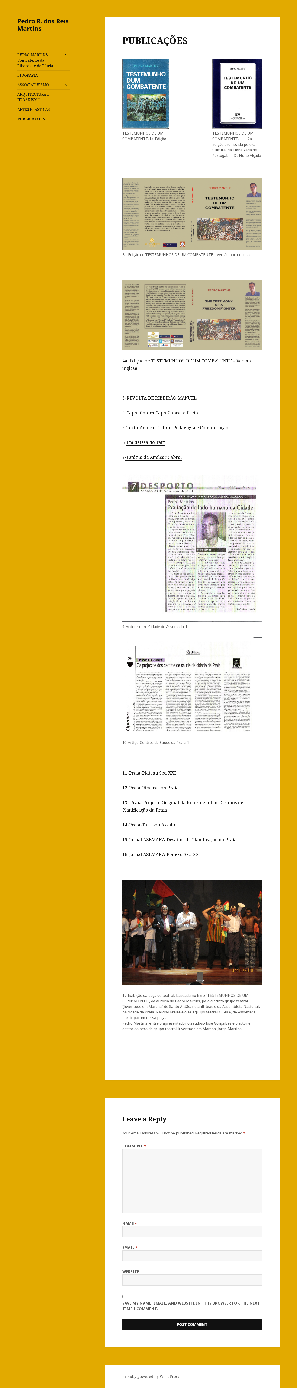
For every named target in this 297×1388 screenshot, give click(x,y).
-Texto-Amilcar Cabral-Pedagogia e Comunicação (176, 428)
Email (130, 1247)
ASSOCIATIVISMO (33, 84)
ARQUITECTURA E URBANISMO (33, 97)
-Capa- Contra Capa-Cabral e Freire (162, 413)
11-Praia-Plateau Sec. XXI (149, 773)
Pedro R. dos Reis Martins (43, 25)
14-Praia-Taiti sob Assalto (149, 825)
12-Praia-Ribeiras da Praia (150, 788)
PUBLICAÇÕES (31, 118)
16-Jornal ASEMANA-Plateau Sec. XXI (161, 854)
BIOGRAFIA (27, 75)
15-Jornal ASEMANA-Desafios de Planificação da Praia (179, 840)
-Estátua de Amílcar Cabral (153, 457)
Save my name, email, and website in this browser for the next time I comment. (191, 1306)
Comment (134, 1146)
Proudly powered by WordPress (150, 1376)
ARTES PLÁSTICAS (33, 109)
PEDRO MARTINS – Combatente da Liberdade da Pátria (35, 60)
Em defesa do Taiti (145, 442)
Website (130, 1271)
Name (129, 1223)
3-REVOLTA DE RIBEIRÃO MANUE (158, 398)
